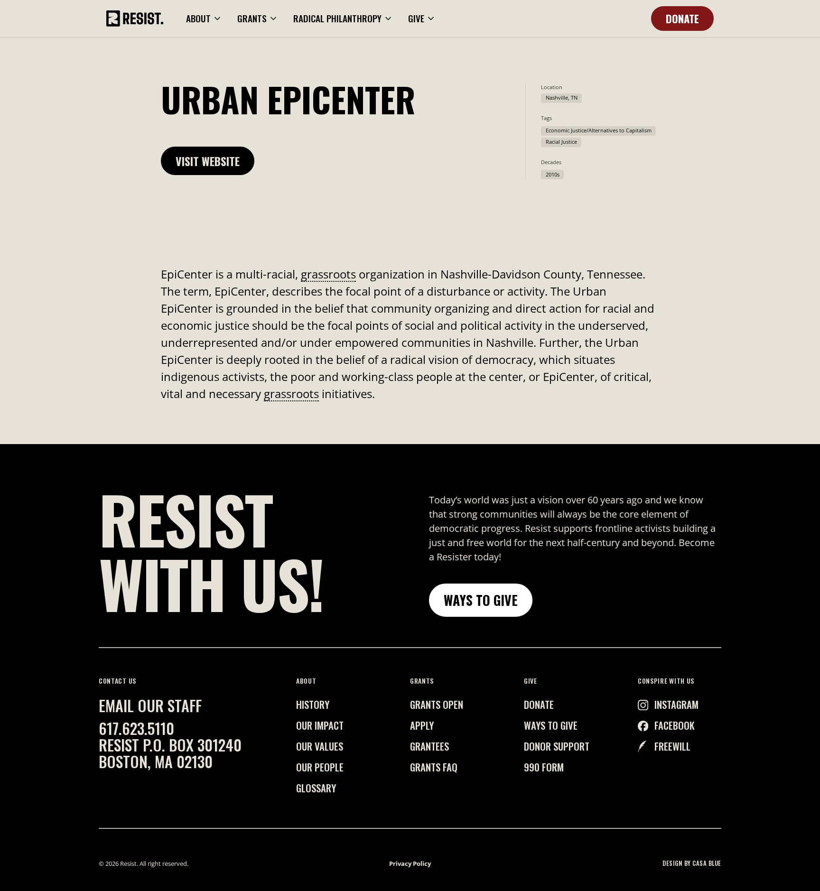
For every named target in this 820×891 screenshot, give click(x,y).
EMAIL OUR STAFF (150, 705)
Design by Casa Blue (691, 864)
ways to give (551, 725)
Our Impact (320, 725)
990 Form (544, 767)
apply (422, 725)
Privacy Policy (410, 863)
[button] (204, 18)
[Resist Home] (134, 18)
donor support (556, 746)
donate (539, 704)
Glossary (316, 787)
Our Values (319, 746)
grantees (429, 746)
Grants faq (433, 767)
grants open (436, 704)
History (312, 704)
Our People (320, 767)
